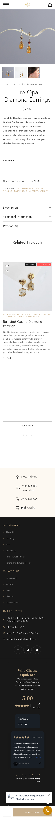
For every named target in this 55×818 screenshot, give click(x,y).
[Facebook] (18, 649)
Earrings (19, 191)
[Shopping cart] (50, 5)
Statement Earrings (15, 317)
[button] (23, 435)
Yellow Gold (34, 317)
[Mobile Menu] (6, 4)
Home (5, 84)
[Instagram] (27, 649)
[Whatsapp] (37, 649)
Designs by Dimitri (32, 188)
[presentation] (27, 342)
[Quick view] (7, 270)
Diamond (8, 191)
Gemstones (32, 191)
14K (13, 84)
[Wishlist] (7, 266)
